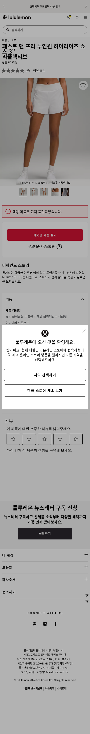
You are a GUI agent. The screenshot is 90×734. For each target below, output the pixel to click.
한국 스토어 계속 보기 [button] (44, 390)
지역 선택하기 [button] (45, 374)
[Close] (85, 329)
